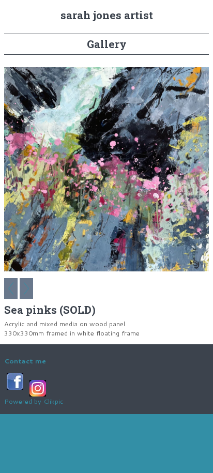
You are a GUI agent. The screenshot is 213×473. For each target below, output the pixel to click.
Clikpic (53, 401)
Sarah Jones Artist (106, 15)
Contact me (25, 360)
